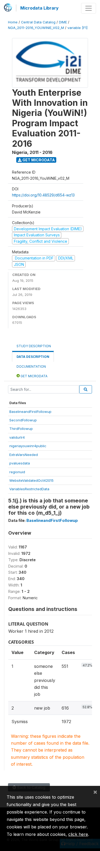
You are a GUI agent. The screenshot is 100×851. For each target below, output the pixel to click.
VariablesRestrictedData (29, 489)
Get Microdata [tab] (33, 376)
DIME (63, 22)
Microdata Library (39, 8)
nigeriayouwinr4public (27, 446)
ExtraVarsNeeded (23, 454)
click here (78, 834)
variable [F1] (77, 28)
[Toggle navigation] (88, 8)
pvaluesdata (19, 463)
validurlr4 (17, 437)
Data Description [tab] (33, 357)
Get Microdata (38, 160)
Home (13, 22)
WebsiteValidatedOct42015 (31, 480)
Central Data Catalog (38, 22)
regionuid (17, 472)
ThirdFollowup (21, 428)
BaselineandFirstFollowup (30, 411)
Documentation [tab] (31, 366)
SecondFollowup (23, 420)
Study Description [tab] (34, 346)
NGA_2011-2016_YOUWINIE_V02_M (36, 28)
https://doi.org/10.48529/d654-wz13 (43, 195)
